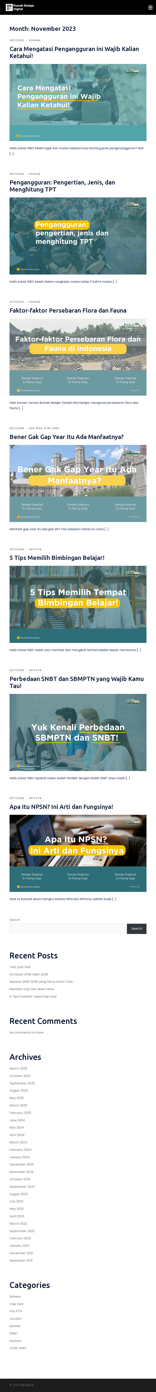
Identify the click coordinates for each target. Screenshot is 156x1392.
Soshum (34, 40)
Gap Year (35, 428)
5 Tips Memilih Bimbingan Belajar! (57, 557)
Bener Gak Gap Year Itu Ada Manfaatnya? (67, 436)
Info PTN (35, 549)
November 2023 (21, 1172)
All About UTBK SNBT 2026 (29, 974)
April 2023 (17, 1216)
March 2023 (18, 1223)
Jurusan (15, 1318)
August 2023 (19, 1194)
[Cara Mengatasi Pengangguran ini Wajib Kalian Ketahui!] (78, 102)
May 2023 (17, 1209)
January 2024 (20, 1157)
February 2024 (20, 1150)
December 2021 (21, 1253)
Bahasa (15, 1296)
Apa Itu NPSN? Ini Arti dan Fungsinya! (61, 806)
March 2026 (18, 1068)
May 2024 (17, 1127)
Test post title (20, 967)
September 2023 (22, 1186)
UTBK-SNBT (52, 428)
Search (15, 920)
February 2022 (20, 1238)
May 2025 (17, 1098)
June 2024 (17, 1120)
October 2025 (20, 1076)
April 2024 (17, 1135)
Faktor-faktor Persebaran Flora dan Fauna (68, 310)
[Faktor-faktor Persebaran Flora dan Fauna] (78, 357)
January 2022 (19, 1246)
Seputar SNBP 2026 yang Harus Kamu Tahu (41, 981)
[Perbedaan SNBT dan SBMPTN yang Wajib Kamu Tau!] (78, 732)
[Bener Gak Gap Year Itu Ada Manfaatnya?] (78, 483)
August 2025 (19, 1090)
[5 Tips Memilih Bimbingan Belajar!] (78, 604)
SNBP (13, 1333)
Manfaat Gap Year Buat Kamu (32, 989)
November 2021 (21, 1260)
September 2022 (22, 1231)
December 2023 (22, 1164)
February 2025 (20, 1113)
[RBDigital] (20, 7)
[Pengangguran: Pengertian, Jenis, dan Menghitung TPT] (78, 236)
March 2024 (18, 1142)
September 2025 (22, 1083)
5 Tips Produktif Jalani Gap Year (33, 996)
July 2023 (16, 1201)
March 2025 (18, 1105)
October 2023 (20, 1179)
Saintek (15, 1326)
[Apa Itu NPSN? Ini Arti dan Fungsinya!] (78, 853)
